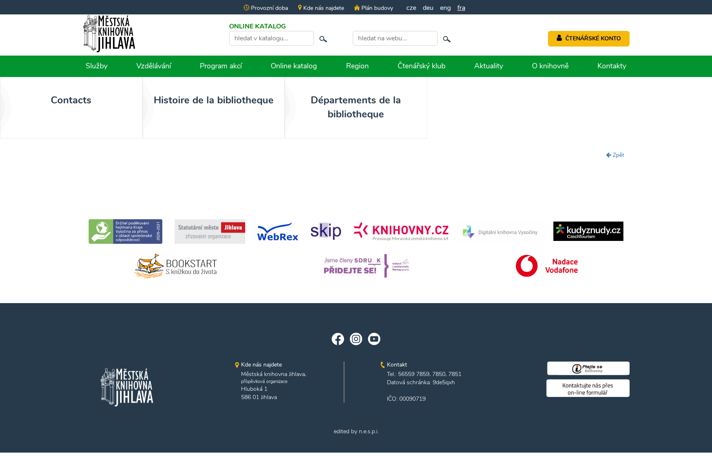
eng (445, 7)
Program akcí (221, 66)
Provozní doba (268, 8)
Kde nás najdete (323, 8)
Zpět (617, 155)
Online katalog (294, 66)
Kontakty (611, 66)
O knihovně (550, 66)
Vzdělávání (153, 66)
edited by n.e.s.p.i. (356, 431)
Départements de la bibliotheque (356, 107)
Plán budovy (376, 8)
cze (411, 7)
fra (461, 7)
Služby (97, 66)
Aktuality (488, 66)
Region (357, 66)
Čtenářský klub (421, 66)
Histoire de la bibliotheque (214, 100)
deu (428, 7)
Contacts (71, 100)
